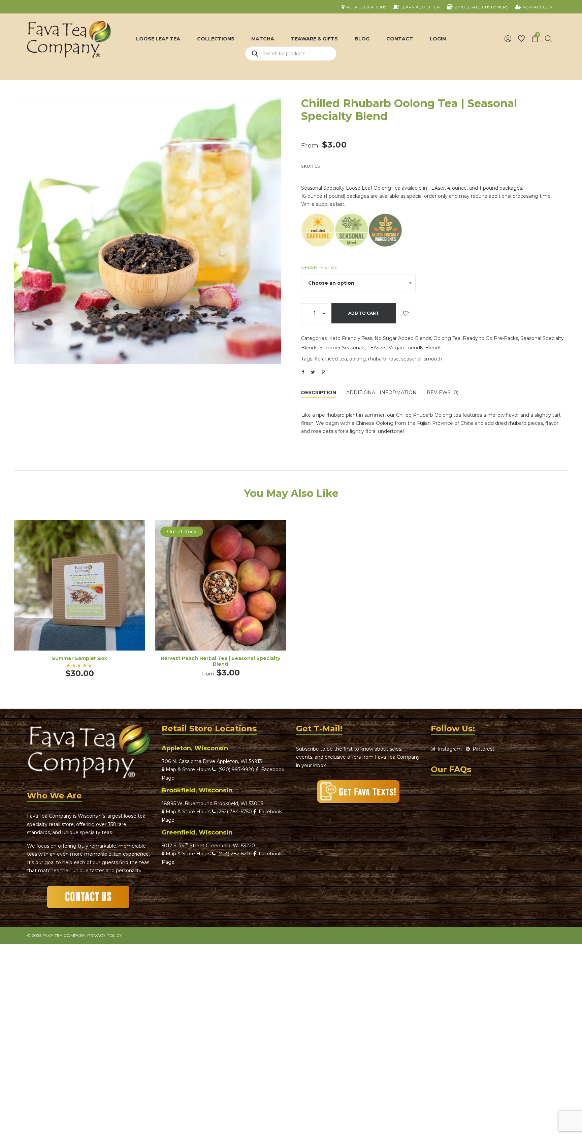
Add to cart (363, 313)
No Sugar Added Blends (403, 338)
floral (320, 359)
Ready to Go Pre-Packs (490, 338)
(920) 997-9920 (235, 769)
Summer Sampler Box (79, 658)
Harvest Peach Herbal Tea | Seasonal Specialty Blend (220, 661)
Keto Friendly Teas (350, 338)
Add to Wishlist (406, 313)
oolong (357, 359)
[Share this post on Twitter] (313, 372)
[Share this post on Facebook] (303, 372)
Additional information (381, 392)
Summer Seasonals (342, 348)
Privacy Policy (104, 935)
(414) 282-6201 (235, 854)
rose (394, 359)
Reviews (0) (442, 392)
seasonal (411, 359)
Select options (220, 594)
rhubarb (377, 359)
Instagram (448, 749)
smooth (433, 359)
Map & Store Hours (187, 769)
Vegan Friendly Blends (415, 348)
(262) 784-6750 (234, 812)
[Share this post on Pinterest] (323, 372)
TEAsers (376, 348)
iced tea (337, 359)
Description (318, 392)
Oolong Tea (446, 338)
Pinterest (482, 749)
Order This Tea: (319, 267)
